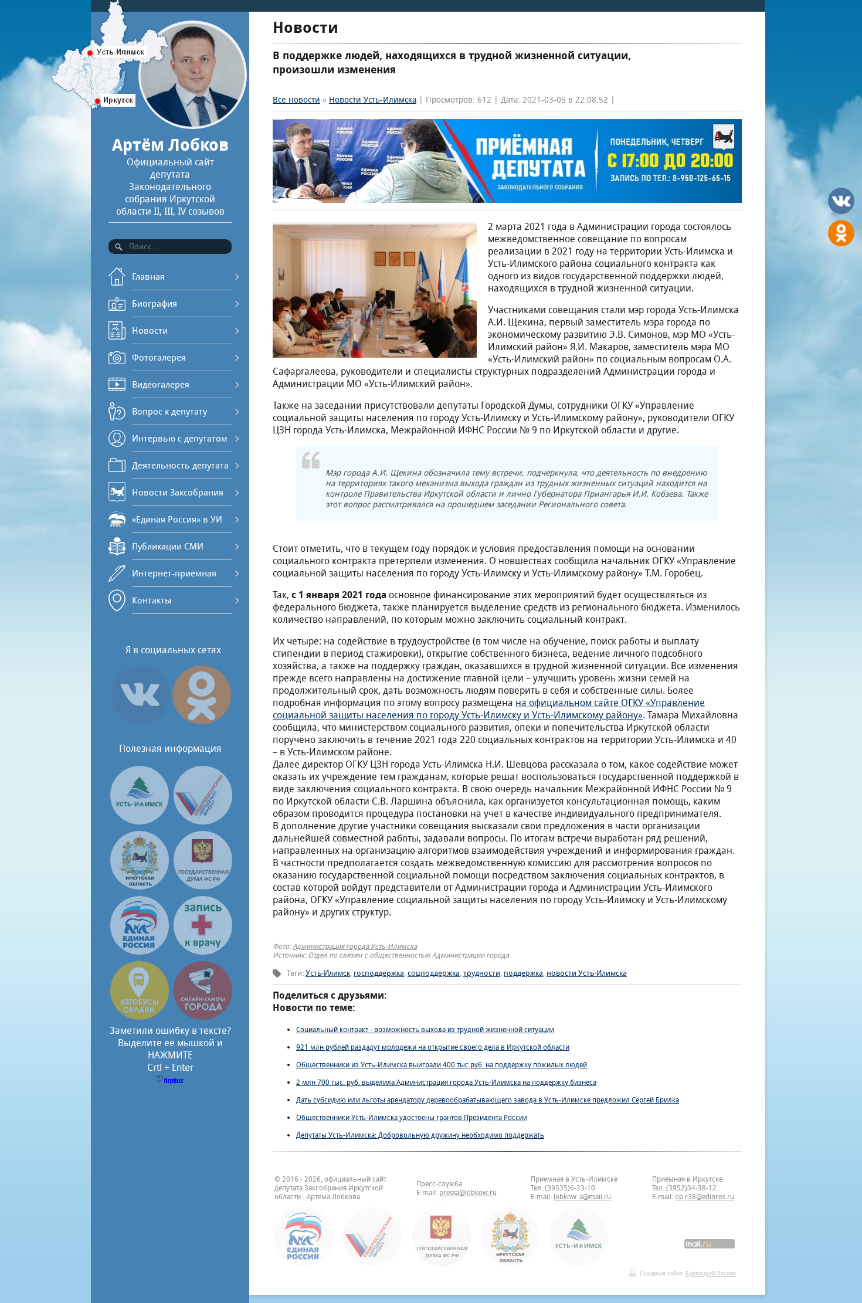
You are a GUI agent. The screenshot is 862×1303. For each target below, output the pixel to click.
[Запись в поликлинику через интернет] (203, 951)
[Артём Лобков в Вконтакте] (140, 724)
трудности (481, 973)
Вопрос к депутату (169, 411)
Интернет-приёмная (174, 573)
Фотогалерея (159, 357)
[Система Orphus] (170, 1080)
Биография (154, 303)
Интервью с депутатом (180, 438)
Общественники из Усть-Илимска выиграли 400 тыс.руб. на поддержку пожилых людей (441, 1064)
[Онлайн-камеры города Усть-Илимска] (203, 1016)
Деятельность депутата (180, 465)
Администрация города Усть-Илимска (355, 946)
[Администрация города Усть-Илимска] (139, 821)
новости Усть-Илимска (587, 973)
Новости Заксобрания (177, 492)
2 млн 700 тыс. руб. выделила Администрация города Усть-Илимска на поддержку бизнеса (446, 1082)
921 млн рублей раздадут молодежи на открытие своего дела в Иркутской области (432, 1047)
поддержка (523, 973)
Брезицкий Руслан (710, 1273)
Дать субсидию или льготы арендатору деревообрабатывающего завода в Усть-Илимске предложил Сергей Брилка (487, 1099)
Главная (148, 276)
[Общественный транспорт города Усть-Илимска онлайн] (139, 1016)
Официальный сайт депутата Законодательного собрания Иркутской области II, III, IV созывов (170, 176)
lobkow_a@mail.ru (582, 1196)
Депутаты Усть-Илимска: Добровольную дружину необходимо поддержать (420, 1135)
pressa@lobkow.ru (468, 1192)
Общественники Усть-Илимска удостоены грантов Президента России (411, 1117)
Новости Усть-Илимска (372, 99)
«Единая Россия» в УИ (177, 519)
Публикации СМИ (167, 546)
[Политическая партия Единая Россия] (139, 951)
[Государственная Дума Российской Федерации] (203, 886)
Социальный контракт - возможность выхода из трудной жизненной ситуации (425, 1029)
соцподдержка (434, 973)
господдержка (379, 973)
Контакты (151, 600)
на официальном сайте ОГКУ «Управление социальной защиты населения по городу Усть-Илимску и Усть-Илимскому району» (489, 709)
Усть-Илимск (328, 973)
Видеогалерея (160, 384)
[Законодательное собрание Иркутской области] (139, 886)
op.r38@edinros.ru (704, 1196)
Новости (150, 330)
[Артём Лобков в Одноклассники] (201, 724)
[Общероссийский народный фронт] (203, 821)
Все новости (296, 99)
